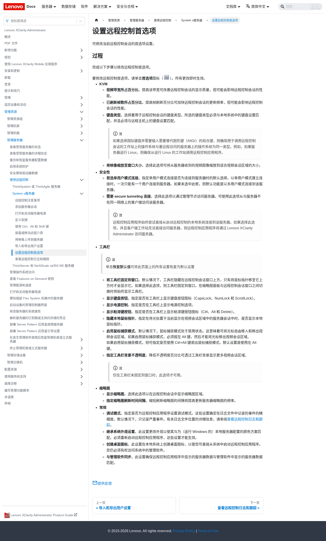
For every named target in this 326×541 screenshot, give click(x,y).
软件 (84, 6)
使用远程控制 (19, 179)
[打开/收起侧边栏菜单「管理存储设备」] (81, 355)
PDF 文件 (11, 43)
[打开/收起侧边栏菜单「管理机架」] (81, 126)
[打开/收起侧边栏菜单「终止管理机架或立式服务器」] (81, 348)
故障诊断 (10, 383)
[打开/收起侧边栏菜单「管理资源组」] (81, 119)
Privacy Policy (184, 531)
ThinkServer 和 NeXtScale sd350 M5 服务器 (43, 265)
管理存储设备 (16, 355)
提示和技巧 (12, 90)
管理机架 (13, 126)
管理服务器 (15, 140)
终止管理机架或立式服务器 (28, 348)
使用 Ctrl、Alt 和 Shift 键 (32, 226)
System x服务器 (23, 193)
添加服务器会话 (26, 206)
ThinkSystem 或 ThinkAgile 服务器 (36, 186)
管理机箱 (13, 133)
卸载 (7, 77)
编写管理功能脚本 (16, 390)
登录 (7, 84)
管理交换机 (15, 362)
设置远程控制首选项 (29, 252)
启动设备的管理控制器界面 (28, 305)
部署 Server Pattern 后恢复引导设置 (35, 331)
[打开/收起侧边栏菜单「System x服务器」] (81, 193)
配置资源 (10, 369)
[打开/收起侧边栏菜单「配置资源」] (81, 369)
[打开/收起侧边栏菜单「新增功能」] (81, 50)
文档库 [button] (231, 6)
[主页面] (96, 20)
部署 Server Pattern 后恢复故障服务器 (36, 324)
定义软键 (21, 220)
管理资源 (10, 111)
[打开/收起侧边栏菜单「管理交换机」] (81, 362)
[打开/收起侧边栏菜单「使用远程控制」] (81, 179)
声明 (7, 403)
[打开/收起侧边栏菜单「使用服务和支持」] (81, 376)
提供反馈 (105, 483)
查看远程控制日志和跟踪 (32, 259)
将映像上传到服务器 (29, 239)
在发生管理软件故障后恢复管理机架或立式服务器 (41, 339)
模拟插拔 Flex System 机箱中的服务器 (36, 298)
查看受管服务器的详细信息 (28, 153)
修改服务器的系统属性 (25, 311)
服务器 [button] (47, 6)
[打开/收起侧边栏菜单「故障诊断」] (81, 383)
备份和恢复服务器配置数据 (28, 160)
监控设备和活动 (15, 104)
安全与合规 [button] (125, 6)
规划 (7, 57)
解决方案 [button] (100, 6)
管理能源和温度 (20, 285)
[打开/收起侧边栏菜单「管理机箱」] (81, 133)
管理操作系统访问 (22, 272)
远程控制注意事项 (27, 200)
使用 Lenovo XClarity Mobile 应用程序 (30, 64)
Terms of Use (208, 531)
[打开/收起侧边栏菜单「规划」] (81, 57)
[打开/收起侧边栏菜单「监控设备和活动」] (81, 104)
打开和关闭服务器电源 (30, 213)
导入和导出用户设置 (29, 246)
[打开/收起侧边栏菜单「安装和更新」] (81, 70)
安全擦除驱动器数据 (24, 173)
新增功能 (10, 50)
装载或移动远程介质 (29, 233)
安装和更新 (12, 70)
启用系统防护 (19, 166)
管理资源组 (15, 119)
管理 (7, 97)
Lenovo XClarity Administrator (25, 30)
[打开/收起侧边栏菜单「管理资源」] (81, 111)
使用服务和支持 (15, 376)
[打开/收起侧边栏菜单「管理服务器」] (81, 140)
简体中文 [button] (258, 6)
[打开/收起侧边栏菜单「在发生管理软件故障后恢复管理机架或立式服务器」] (81, 339)
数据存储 (68, 6)
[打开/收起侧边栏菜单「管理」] (81, 97)
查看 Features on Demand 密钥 (32, 278)
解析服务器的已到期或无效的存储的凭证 (38, 318)
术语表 (9, 397)
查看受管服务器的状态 (25, 147)
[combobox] (11, 20)
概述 (7, 37)
